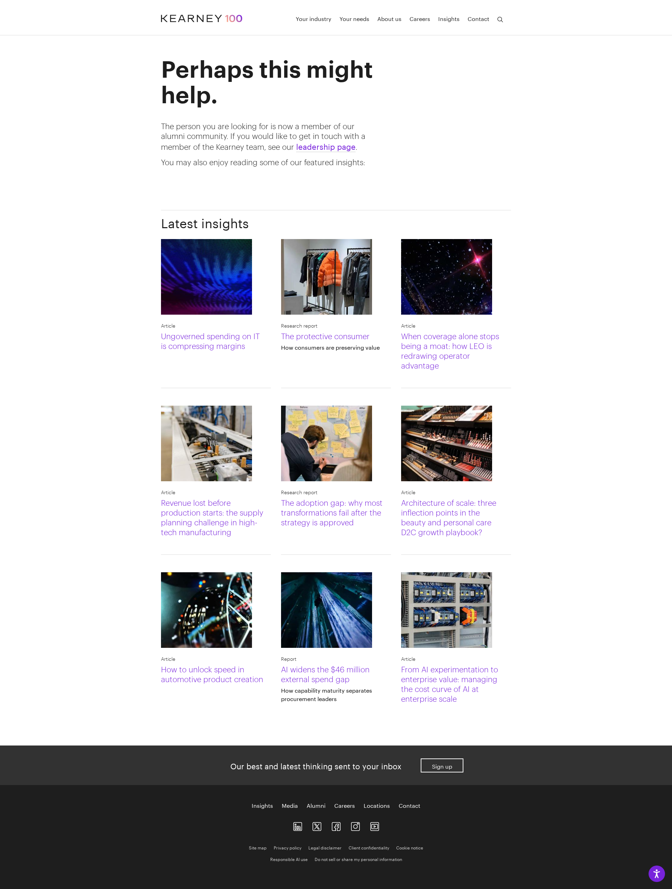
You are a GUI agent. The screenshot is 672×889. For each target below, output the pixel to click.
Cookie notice (409, 847)
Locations (377, 805)
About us (389, 18)
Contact (478, 18)
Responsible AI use (289, 858)
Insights (449, 18)
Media (290, 805)
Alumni (316, 805)
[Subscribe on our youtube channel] (374, 824)
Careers (420, 18)
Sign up (442, 765)
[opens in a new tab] (355, 824)
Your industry (313, 18)
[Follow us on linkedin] (297, 824)
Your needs (354, 18)
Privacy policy (287, 847)
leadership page (326, 146)
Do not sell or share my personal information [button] (358, 858)
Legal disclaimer (325, 847)
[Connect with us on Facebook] (336, 824)
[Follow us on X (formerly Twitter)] (317, 824)
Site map (258, 847)
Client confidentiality (369, 847)
